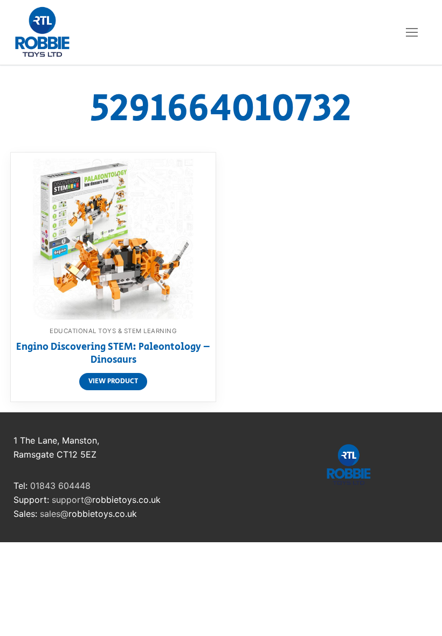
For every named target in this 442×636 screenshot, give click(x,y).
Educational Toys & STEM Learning (113, 331)
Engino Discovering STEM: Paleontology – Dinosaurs (113, 354)
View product (113, 381)
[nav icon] (412, 32)
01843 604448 (60, 485)
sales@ (54, 513)
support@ (72, 499)
